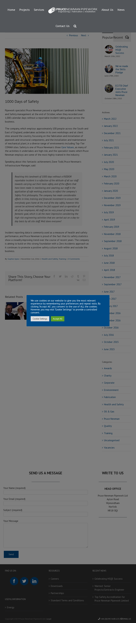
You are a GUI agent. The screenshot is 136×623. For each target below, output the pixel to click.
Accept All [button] (57, 318)
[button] (75, 25)
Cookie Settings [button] (40, 318)
